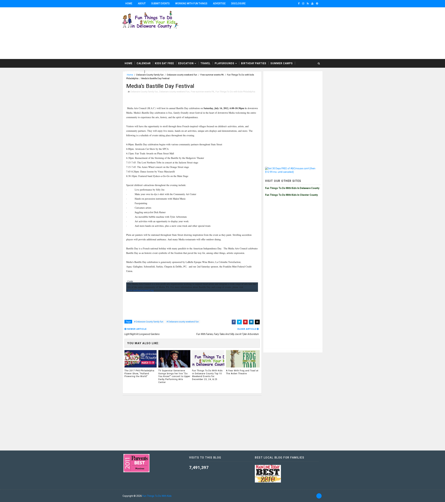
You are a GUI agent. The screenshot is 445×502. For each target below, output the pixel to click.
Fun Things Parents (161, 72)
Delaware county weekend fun (174, 91)
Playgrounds (224, 63)
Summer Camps (281, 63)
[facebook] (298, 3)
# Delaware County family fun (148, 321)
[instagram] (303, 3)
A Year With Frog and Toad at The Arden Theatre (242, 372)
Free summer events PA (202, 91)
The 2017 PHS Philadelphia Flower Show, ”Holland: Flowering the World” (139, 373)
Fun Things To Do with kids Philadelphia (235, 91)
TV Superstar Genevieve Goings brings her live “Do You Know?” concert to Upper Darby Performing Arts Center (174, 376)
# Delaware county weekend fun (183, 321)
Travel (205, 63)
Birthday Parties (253, 63)
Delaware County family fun (144, 91)
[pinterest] (317, 3)
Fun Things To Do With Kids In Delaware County (292, 188)
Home (128, 3)
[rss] (308, 3)
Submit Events (160, 3)
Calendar (144, 63)
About (142, 3)
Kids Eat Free (164, 63)
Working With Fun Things (191, 3)
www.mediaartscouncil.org (140, 290)
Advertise (219, 3)
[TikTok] (319, 496)
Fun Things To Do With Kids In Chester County (291, 194)
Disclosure (238, 3)
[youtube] (312, 3)
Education (186, 63)
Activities (132, 72)
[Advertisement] (280, 33)
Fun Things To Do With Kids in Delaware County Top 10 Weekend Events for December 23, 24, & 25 (207, 375)
